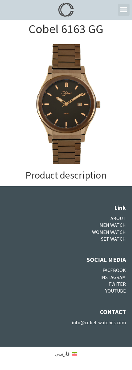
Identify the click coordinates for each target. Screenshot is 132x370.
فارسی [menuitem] (62, 353)
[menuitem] (66, 353)
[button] (124, 10)
